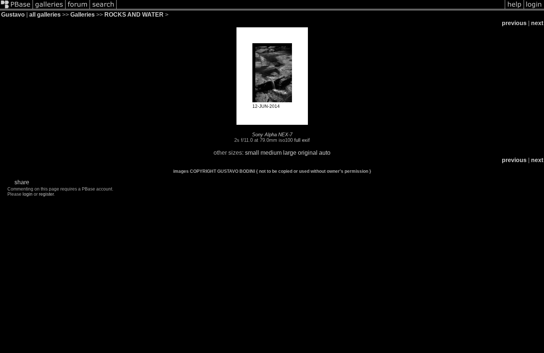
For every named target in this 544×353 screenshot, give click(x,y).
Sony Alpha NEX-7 (272, 134)
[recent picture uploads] (49, 8)
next (537, 23)
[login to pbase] (534, 8)
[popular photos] (311, 8)
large (289, 153)
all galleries (45, 14)
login (28, 194)
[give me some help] (514, 8)
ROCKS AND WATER (134, 14)
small (252, 153)
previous (514, 23)
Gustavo (13, 14)
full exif (302, 140)
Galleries (82, 14)
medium (271, 153)
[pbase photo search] (103, 8)
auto (324, 153)
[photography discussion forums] (78, 8)
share (21, 182)
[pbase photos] (16, 8)
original (308, 153)
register (46, 194)
